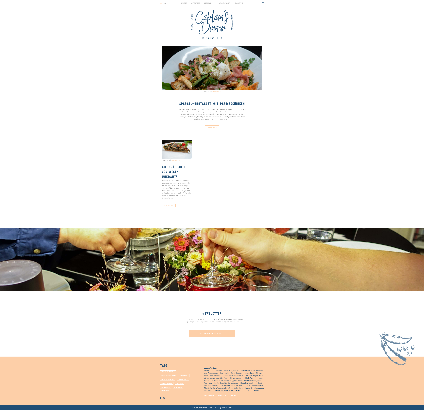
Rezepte (184, 3)
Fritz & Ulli (184, 375)
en (165, 3)
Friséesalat (165, 387)
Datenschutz (209, 396)
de (161, 3)
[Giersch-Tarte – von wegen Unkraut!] (177, 149)
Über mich (208, 3)
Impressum (222, 396)
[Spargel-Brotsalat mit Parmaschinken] (212, 68)
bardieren (178, 387)
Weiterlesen (212, 127)
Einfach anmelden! (210, 333)
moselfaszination (168, 372)
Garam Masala (166, 383)
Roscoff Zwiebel (167, 379)
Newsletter (238, 3)
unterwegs (195, 3)
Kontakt (233, 396)
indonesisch (182, 379)
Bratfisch (165, 391)
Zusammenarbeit (223, 3)
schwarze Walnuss (168, 375)
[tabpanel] (212, 259)
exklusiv (179, 383)
